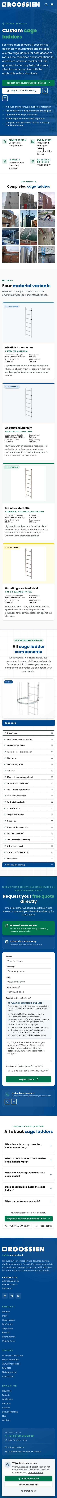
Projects (6, 1395)
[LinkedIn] (18, 1296)
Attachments (24, 1066)
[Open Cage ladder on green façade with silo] (28, 236)
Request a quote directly (23, 90)
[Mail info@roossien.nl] (14, 1101)
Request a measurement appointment (26, 82)
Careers (6, 1407)
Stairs (4, 1315)
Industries (6, 1390)
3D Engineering (9, 1372)
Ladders (6, 1311)
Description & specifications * (18, 998)
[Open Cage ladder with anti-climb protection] (28, 200)
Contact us (46, 1225)
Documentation (10, 1411)
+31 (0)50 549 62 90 (20, 1225)
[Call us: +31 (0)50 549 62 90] (45, 90)
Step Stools (7, 1328)
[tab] (28, 928)
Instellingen (30, 1490)
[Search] (46, 4)
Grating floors (8, 1341)
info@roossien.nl (16, 1447)
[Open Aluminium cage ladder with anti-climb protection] (46, 200)
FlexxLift (6, 1332)
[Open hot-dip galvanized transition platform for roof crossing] (10, 236)
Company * (10, 967)
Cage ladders (8, 1320)
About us (6, 1403)
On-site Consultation (12, 1355)
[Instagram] (11, 1296)
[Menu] (52, 4)
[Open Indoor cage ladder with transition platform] (46, 236)
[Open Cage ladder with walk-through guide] (46, 218)
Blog (4, 1416)
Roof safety (7, 1324)
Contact (6, 1420)
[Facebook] (5, 1296)
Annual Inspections (11, 1363)
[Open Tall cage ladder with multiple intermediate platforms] (10, 200)
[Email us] (5, 98)
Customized (8, 1376)
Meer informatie (35, 1472)
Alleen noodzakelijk (28, 1484)
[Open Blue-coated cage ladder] (46, 254)
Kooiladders (7, 1399)
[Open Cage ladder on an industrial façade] (10, 254)
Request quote (26, 1079)
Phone (13, 987)
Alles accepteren (30, 1478)
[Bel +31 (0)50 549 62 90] (7, 1101)
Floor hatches (8, 1336)
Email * (8, 977)
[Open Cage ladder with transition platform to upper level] (10, 218)
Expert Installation (10, 1359)
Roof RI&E (6, 1368)
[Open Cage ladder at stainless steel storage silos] (28, 254)
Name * (9, 957)
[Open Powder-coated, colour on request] (28, 218)
